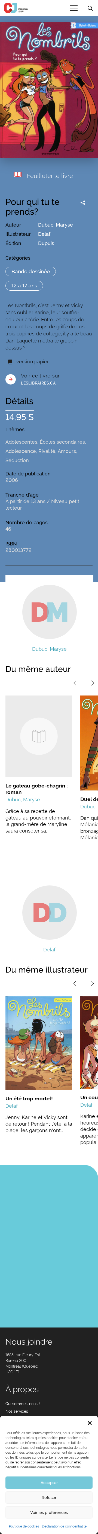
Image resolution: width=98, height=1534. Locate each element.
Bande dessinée (30, 271)
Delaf (44, 234)
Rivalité (46, 451)
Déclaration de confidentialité (64, 1526)
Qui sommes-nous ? (23, 1404)
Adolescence (20, 451)
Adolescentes (21, 442)
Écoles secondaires (62, 442)
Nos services (16, 1411)
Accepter (49, 1482)
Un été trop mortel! (29, 1098)
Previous (75, 683)
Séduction (17, 460)
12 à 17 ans (24, 285)
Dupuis (46, 243)
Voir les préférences (49, 1512)
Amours (67, 451)
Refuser (49, 1497)
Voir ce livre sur (40, 379)
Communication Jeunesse (16, 8)
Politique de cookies (24, 1526)
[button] (90, 1422)
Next (92, 683)
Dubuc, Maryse (55, 225)
